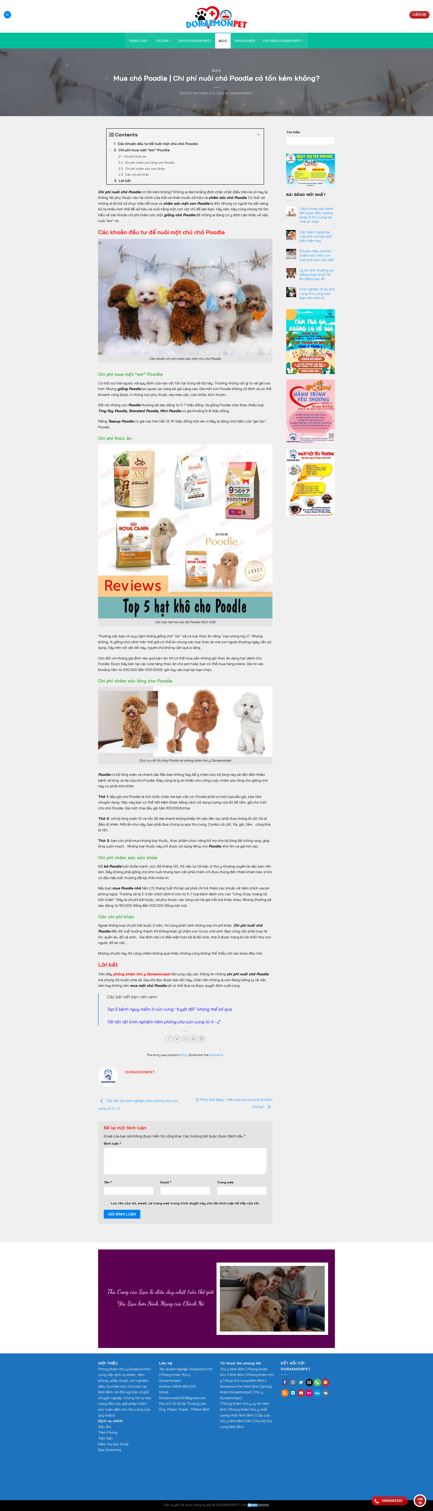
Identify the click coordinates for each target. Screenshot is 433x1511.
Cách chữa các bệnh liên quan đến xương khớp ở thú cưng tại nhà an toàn (316, 215)
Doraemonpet (241, 93)
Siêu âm (162, 41)
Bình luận (112, 1143)
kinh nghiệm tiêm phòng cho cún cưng (166, 1021)
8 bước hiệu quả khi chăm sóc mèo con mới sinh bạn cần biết (316, 255)
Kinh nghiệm (244, 41)
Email (165, 1182)
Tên (108, 1182)
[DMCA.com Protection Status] (258, 1505)
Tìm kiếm (293, 132)
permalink (216, 1055)
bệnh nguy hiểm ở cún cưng (145, 1009)
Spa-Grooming (109, 1449)
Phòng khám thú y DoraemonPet (124, 1369)
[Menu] (7, 14)
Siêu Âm (104, 1426)
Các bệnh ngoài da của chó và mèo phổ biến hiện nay (315, 236)
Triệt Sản (105, 1438)
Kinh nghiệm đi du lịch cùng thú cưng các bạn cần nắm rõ (317, 293)
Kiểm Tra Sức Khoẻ (113, 1444)
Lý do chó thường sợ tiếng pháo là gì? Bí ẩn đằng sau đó (316, 274)
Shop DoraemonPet (195, 41)
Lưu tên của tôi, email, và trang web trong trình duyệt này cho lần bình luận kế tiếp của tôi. (185, 1203)
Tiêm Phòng (107, 1432)
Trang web (225, 1182)
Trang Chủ (137, 41)
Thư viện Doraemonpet (282, 41)
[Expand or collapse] (258, 134)
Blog (223, 41)
